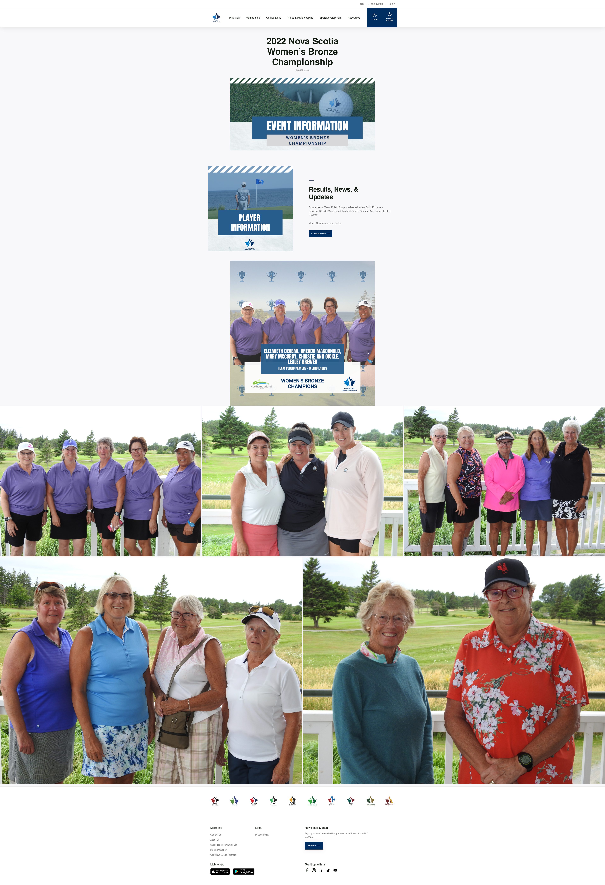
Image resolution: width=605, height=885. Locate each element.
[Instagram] (314, 870)
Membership (253, 17)
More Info (216, 827)
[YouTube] (335, 870)
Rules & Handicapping (300, 17)
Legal (258, 827)
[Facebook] (307, 870)
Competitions (273, 17)
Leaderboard (318, 234)
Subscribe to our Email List (223, 844)
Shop (392, 4)
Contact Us (215, 834)
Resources (354, 17)
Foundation (377, 4)
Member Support (218, 849)
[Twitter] (321, 870)
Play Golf (234, 17)
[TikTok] (328, 870)
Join (362, 4)
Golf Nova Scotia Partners (223, 854)
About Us (214, 839)
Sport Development (330, 17)
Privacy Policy (262, 834)
